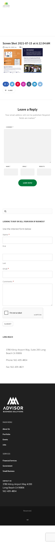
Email (25, 166)
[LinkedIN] (28, 519)
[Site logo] (6, 4)
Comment (9, 127)
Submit (7, 324)
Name (8, 166)
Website (42, 166)
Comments (8, 281)
